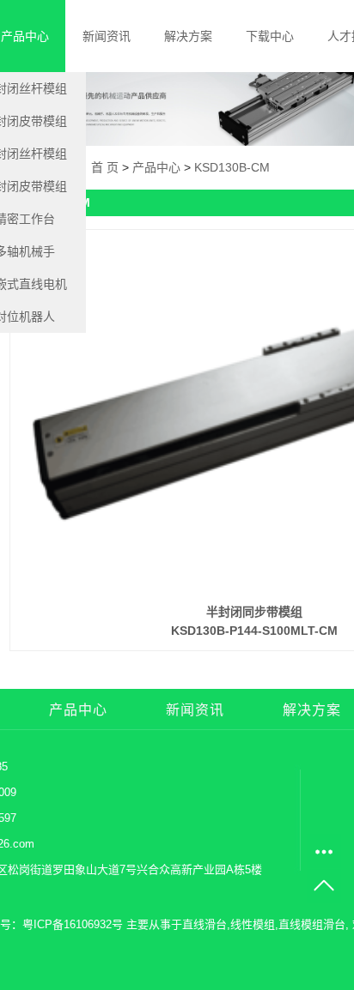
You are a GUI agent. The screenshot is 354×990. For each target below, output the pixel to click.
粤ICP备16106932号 (72, 924)
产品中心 (156, 167)
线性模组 (252, 924)
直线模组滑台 (311, 924)
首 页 (105, 167)
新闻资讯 (106, 36)
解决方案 (188, 36)
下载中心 (270, 36)
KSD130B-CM (232, 167)
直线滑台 (204, 924)
